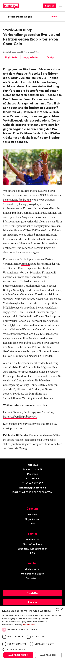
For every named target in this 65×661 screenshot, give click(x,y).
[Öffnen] (61, 16)
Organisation (32, 518)
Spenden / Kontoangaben (32, 548)
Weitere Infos (29, 624)
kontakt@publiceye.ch (32, 487)
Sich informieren (32, 544)
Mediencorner (32, 569)
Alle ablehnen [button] (48, 655)
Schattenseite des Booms (17, 199)
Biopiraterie (11, 57)
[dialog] (32, 633)
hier (34, 405)
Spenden (49, 6)
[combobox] (57, 609)
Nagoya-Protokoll (32, 57)
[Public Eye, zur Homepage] (11, 6)
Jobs (32, 523)
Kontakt (32, 514)
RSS (32, 553)
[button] (32, 649)
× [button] (61, 609)
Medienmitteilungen (20, 16)
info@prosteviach (13, 428)
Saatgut (51, 57)
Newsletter (32, 539)
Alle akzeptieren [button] (18, 655)
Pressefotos (33, 578)
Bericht (25, 263)
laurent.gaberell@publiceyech (20, 416)
